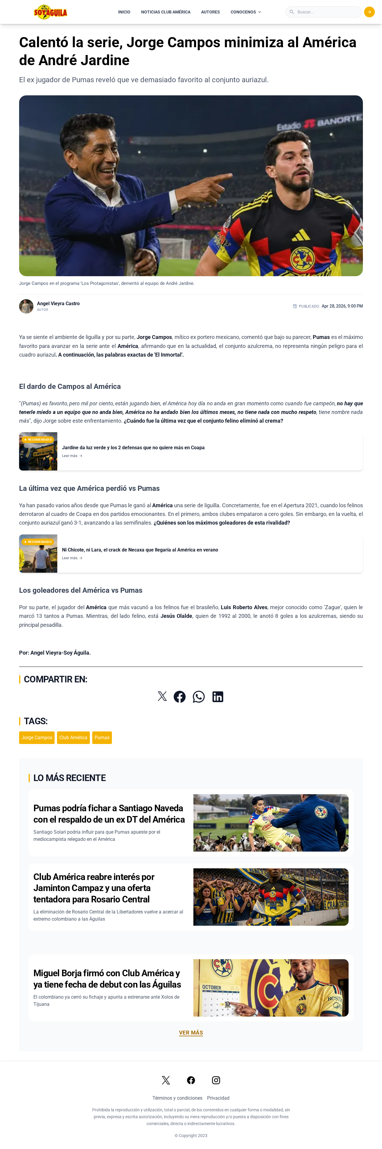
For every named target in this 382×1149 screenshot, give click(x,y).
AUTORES (210, 12)
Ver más (191, 1032)
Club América (73, 737)
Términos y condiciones (177, 1098)
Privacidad (218, 1098)
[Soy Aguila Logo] (51, 12)
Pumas (102, 737)
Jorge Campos (36, 737)
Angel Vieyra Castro (58, 303)
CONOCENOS (243, 12)
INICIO (124, 12)
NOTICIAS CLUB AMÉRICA (165, 12)
